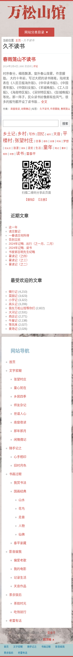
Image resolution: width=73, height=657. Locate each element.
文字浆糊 (15, 370)
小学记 (13, 300)
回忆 (40, 134)
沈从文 (7, 148)
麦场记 (13, 328)
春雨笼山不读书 (19, 59)
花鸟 (21, 508)
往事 (38, 141)
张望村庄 (24, 140)
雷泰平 (31, 153)
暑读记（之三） (19, 260)
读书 (20, 153)
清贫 (30, 148)
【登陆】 (30, 199)
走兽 (21, 517)
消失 (23, 148)
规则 (5, 154)
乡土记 (9, 133)
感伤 (45, 141)
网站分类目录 (34, 32)
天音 (56, 134)
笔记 (57, 148)
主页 (18, 40)
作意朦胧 (55, 109)
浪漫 (16, 148)
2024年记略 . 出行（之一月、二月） (32, 243)
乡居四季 (20, 396)
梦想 (66, 141)
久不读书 (44, 109)
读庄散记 (14, 231)
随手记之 (15, 448)
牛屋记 (13, 320)
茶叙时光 (20, 603)
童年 (48, 147)
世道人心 (20, 413)
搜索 (65, 123)
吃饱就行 (20, 612)
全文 (43, 101)
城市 (49, 134)
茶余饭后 (15, 594)
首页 (12, 362)
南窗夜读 (15, 109)
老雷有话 (15, 620)
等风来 (13, 324)
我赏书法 (20, 482)
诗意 (12, 154)
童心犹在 (20, 388)
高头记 (13, 304)
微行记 (13, 291)
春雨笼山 (65, 109)
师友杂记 (20, 405)
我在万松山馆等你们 (22, 308)
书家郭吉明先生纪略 (22, 252)
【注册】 (42, 199)
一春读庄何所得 (19, 235)
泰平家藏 (20, 543)
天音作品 (20, 586)
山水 (21, 500)
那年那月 (20, 431)
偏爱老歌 (20, 560)
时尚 (59, 141)
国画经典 (20, 491)
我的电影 (20, 569)
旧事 (52, 141)
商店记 (13, 316)
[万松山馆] (36, 20)
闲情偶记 (25, 109)
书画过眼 (15, 474)
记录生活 (20, 577)
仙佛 (21, 534)
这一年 (13, 227)
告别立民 (14, 239)
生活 (38, 148)
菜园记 (13, 295)
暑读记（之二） (19, 264)
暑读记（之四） (19, 256)
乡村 (22, 133)
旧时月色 (20, 465)
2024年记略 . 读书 (20, 247)
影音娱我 (15, 551)
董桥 (64, 148)
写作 (32, 134)
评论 (35, 66)
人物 (21, 525)
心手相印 (20, 457)
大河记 (13, 312)
